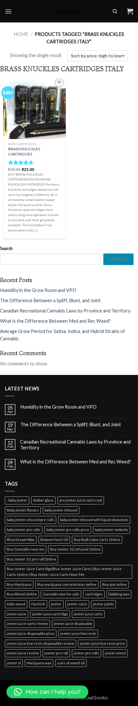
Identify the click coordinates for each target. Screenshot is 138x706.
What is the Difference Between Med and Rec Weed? (55, 321)
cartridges (94, 594)
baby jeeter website (111, 529)
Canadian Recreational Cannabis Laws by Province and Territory (65, 310)
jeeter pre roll (56, 653)
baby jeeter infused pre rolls (30, 520)
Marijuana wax (39, 663)
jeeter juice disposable (73, 623)
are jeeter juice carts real (80, 500)
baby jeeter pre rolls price (67, 529)
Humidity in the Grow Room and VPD (38, 290)
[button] (47, 691)
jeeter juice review (23, 653)
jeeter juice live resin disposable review (40, 643)
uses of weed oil (71, 663)
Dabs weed (16, 604)
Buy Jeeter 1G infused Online (75, 549)
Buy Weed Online (22, 594)
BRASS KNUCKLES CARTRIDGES (24, 151)
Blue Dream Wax (21, 539)
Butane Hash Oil (54, 539)
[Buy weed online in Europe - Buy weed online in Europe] (69, 11)
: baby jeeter (17, 500)
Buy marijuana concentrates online (67, 584)
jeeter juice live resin (78, 633)
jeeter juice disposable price (31, 633)
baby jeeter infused (61, 510)
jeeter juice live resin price (102, 643)
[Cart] (130, 11)
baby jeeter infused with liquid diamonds (94, 520)
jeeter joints (103, 604)
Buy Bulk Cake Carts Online (97, 539)
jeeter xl (14, 663)
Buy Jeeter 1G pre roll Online (31, 559)
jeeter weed (115, 653)
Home (21, 34)
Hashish (38, 604)
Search (6, 248)
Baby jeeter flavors (23, 510)
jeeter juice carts (88, 614)
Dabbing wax (118, 594)
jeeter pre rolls (86, 653)
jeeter (56, 604)
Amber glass (43, 500)
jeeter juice (16, 614)
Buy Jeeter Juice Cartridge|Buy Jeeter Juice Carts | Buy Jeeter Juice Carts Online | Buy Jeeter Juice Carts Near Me (64, 572)
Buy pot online (114, 584)
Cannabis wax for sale (61, 594)
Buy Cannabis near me (25, 549)
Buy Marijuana (19, 584)
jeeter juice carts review (27, 623)
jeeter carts (77, 604)
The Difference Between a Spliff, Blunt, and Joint (50, 300)
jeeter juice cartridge (50, 614)
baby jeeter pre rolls (23, 529)
